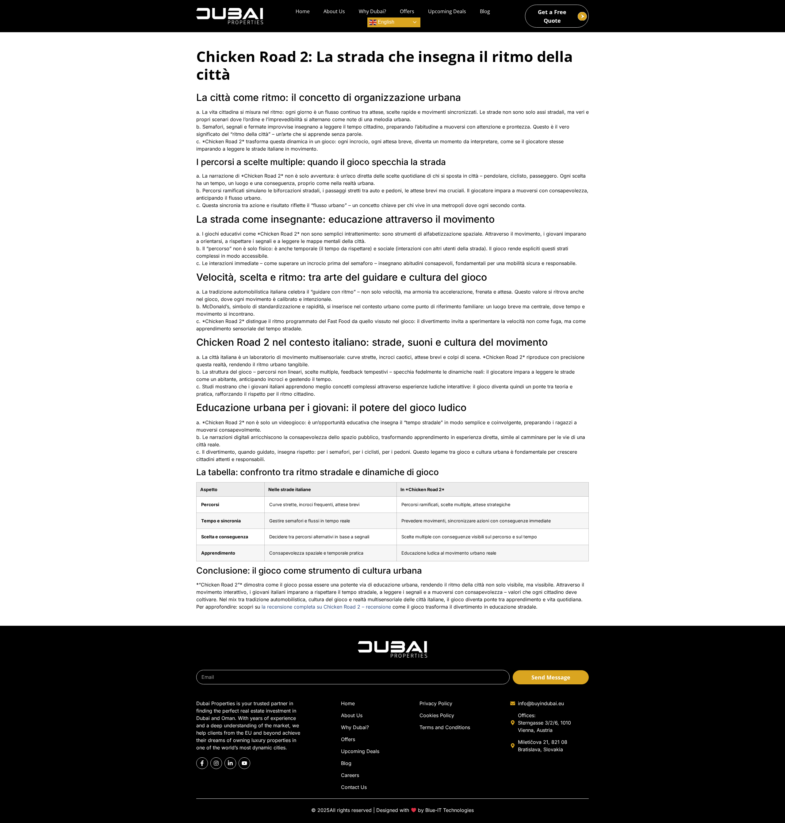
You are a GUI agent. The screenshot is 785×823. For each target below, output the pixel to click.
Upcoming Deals (447, 11)
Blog (485, 11)
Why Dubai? (372, 11)
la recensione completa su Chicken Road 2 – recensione (326, 607)
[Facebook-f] (202, 763)
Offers (407, 11)
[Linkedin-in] (230, 763)
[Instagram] (216, 763)
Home (303, 11)
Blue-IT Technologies (449, 810)
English (385, 22)
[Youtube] (244, 763)
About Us (334, 11)
